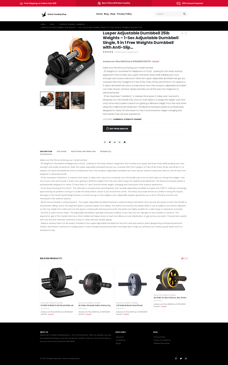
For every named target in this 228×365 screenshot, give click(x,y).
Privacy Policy (124, 13)
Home (99, 13)
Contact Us (120, 340)
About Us (120, 337)
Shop (112, 13)
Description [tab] (46, 151)
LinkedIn (115, 142)
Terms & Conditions (162, 340)
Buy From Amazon (119, 128)
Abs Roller (44, 303)
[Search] (184, 14)
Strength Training (133, 119)
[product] (58, 283)
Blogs (118, 343)
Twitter (110, 142)
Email (124, 142)
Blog (106, 13)
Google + (120, 142)
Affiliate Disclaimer (162, 343)
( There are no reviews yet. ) (127, 52)
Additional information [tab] (83, 151)
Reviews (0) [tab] (105, 151)
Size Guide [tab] (61, 151)
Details (155, 61)
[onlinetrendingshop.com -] (54, 14)
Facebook (105, 142)
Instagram (186, 359)
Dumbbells (118, 119)
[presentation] (41, 61)
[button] (182, 258)
